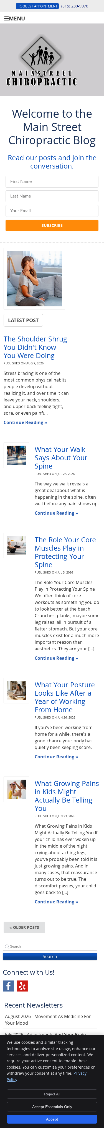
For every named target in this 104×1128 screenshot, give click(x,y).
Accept (52, 1119)
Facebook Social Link (8, 986)
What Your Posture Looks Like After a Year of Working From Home (65, 697)
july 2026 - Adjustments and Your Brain (45, 1035)
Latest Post (23, 320)
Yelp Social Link (22, 986)
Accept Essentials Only (52, 1107)
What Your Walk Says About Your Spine (61, 457)
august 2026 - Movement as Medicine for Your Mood (48, 1019)
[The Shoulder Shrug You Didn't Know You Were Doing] (34, 279)
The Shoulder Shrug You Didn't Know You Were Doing (35, 347)
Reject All (52, 1094)
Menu (17, 18)
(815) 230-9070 (74, 6)
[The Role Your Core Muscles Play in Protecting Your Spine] (13, 545)
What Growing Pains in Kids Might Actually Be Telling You (67, 796)
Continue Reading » (25, 422)
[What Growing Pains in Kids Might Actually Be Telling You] (13, 789)
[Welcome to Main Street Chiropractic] (41, 90)
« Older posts (24, 927)
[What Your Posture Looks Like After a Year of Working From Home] (13, 690)
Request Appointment (38, 6)
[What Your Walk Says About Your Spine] (13, 455)
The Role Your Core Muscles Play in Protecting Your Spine (65, 552)
